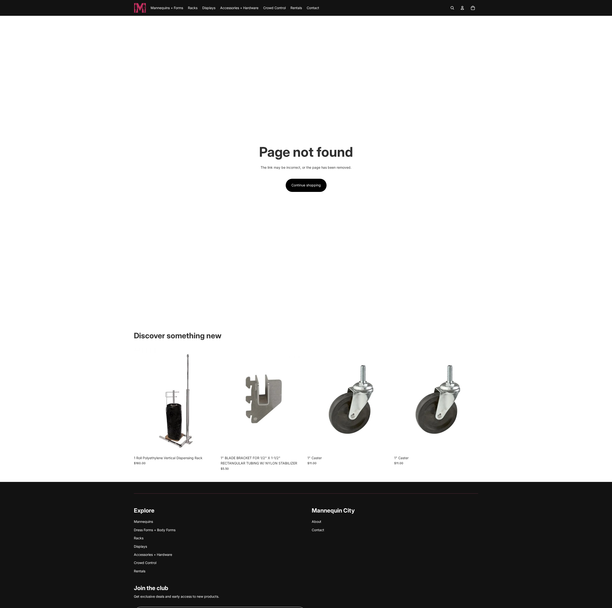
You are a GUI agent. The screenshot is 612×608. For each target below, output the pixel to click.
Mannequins (143, 521)
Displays (140, 546)
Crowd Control (145, 563)
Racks (138, 538)
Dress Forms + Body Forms (154, 530)
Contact (318, 530)
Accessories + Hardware (153, 554)
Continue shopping (306, 185)
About (316, 521)
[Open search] (452, 8)
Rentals (139, 571)
